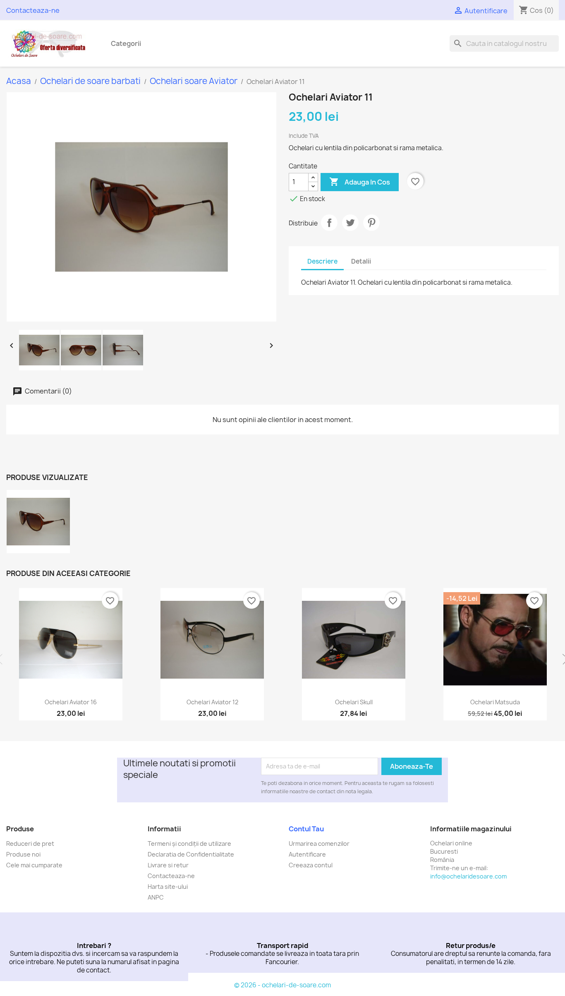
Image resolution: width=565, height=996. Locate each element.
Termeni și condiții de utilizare (189, 843)
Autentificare (307, 854)
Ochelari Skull (354, 702)
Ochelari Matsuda (495, 702)
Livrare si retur (168, 865)
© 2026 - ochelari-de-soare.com (282, 985)
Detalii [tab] (361, 261)
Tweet (350, 222)
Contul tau (306, 828)
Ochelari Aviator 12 (212, 702)
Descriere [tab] (322, 261)
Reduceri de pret (30, 843)
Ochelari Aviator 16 (71, 702)
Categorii (126, 43)
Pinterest (371, 222)
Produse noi (23, 854)
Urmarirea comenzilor (319, 843)
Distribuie (329, 222)
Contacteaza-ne (33, 10)
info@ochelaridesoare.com (468, 876)
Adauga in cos (359, 182)
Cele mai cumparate (34, 865)
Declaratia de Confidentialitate (191, 854)
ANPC (156, 897)
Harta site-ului (168, 886)
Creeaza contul (311, 865)
